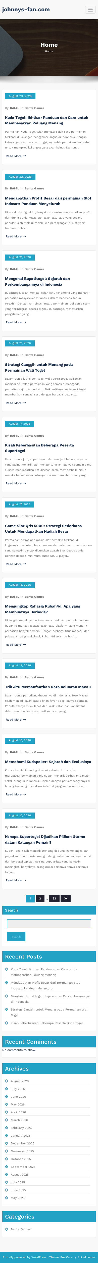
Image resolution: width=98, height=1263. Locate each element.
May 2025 (18, 1198)
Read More (14, 156)
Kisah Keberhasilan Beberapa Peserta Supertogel (47, 1023)
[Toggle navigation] (90, 10)
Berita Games (34, 108)
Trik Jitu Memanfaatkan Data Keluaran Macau (48, 687)
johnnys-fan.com (26, 9)
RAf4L (14, 108)
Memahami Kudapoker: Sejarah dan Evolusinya (48, 762)
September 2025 (23, 1167)
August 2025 (20, 1174)
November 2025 (22, 1151)
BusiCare (66, 1257)
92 (54, 898)
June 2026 (18, 1096)
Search (11, 910)
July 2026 (18, 1089)
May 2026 (18, 1104)
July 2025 (18, 1182)
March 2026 (19, 1120)
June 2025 (18, 1190)
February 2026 (21, 1128)
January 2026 (20, 1135)
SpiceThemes (86, 1257)
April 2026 (18, 1112)
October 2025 (21, 1159)
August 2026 (20, 1081)
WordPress (38, 1257)
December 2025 (22, 1143)
